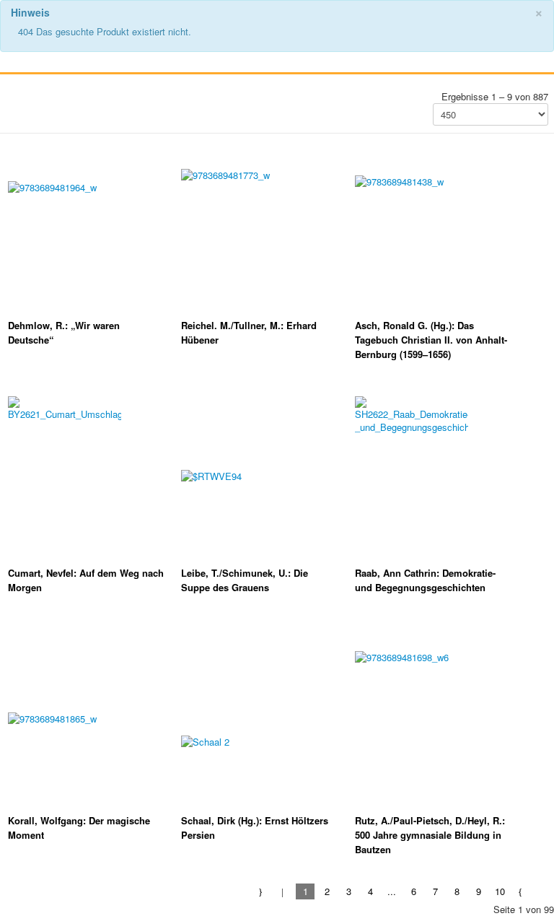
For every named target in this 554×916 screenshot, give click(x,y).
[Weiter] (521, 891)
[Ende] (543, 891)
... (391, 891)
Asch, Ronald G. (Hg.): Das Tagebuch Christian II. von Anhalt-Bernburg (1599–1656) (431, 339)
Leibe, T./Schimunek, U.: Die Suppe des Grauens (244, 580)
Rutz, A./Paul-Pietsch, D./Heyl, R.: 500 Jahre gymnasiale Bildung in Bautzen (430, 835)
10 (500, 891)
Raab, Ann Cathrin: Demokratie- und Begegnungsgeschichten (425, 580)
